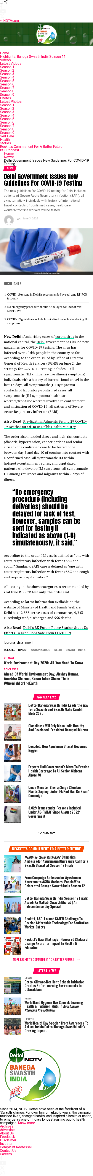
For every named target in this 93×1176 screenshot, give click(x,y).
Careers (6, 1154)
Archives (6, 1126)
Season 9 (7, 95)
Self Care (7, 136)
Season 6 (7, 84)
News (9, 157)
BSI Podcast (9, 150)
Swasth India (75, 650)
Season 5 (7, 81)
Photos (5, 98)
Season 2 (7, 70)
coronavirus (64, 336)
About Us (7, 1133)
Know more (26, 1123)
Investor (6, 1144)
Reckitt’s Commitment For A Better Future (31, 147)
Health (5, 140)
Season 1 (7, 67)
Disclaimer (8, 1140)
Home (4, 53)
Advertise (7, 1130)
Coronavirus (40, 650)
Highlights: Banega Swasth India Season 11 (33, 57)
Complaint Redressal (16, 1147)
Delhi (41, 341)
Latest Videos (10, 63)
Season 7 (7, 88)
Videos (5, 60)
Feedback (7, 1137)
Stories (5, 143)
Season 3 (7, 74)
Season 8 (7, 91)
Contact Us (8, 1151)
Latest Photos (11, 102)
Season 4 (7, 77)
